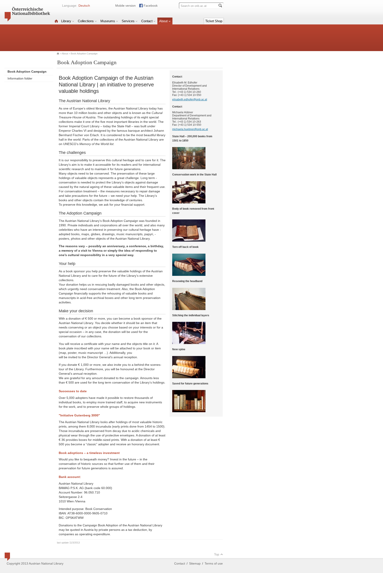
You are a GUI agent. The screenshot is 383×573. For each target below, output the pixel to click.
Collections (86, 21)
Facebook (151, 5)
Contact (146, 21)
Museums (107, 21)
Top (216, 554)
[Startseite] (56, 21)
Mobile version (125, 5)
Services (128, 21)
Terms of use (214, 563)
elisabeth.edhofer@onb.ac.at (189, 99)
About (163, 21)
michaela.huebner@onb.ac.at (190, 129)
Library (66, 21)
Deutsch (84, 5)
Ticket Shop (213, 21)
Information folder (20, 78)
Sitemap (195, 563)
